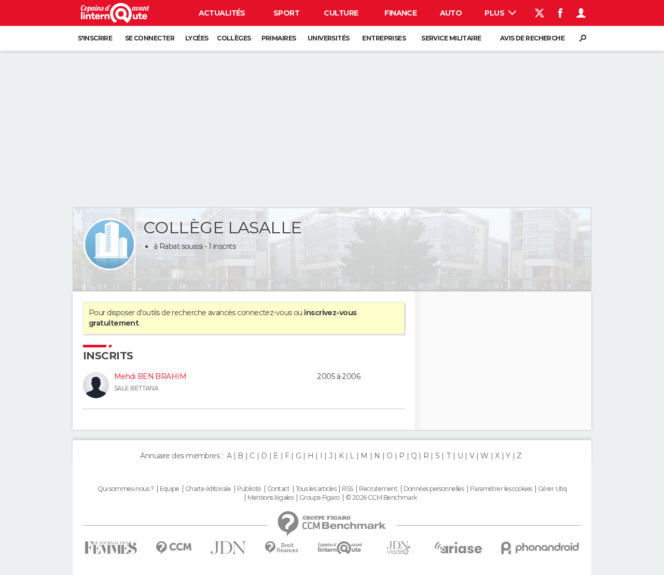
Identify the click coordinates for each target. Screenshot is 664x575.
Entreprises (384, 38)
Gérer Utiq (552, 489)
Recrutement (378, 489)
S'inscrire (95, 38)
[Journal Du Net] (228, 547)
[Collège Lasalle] (109, 244)
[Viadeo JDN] (398, 547)
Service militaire (451, 38)
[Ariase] (458, 547)
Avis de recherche (532, 38)
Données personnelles (434, 489)
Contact (278, 489)
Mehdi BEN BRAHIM (150, 376)
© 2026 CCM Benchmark (381, 497)
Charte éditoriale (208, 489)
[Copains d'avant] (340, 547)
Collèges (234, 38)
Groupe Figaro (319, 497)
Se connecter (149, 38)
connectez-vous (264, 312)
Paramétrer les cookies (501, 489)
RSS (347, 489)
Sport (286, 13)
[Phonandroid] (540, 547)
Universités (329, 38)
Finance (400, 13)
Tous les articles (316, 489)
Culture (341, 13)
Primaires (278, 38)
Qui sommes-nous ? (126, 489)
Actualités (222, 13)
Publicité (249, 489)
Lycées (197, 38)
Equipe (169, 489)
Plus (495, 13)
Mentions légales (270, 497)
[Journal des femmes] (111, 547)
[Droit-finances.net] (282, 547)
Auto (451, 13)
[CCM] (173, 547)
